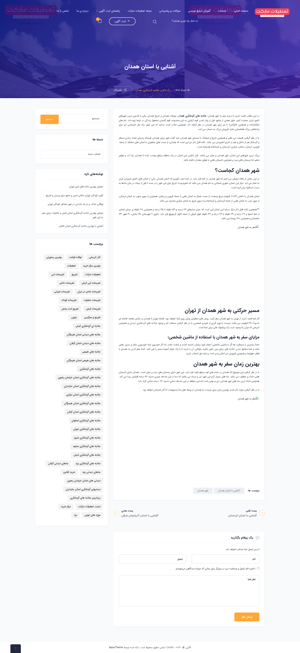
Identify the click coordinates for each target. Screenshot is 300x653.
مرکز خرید (66, 506)
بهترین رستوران (54, 257)
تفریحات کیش (93, 309)
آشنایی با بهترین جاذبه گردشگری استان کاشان (81, 226)
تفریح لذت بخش (70, 309)
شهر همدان (203, 490)
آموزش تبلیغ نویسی (199, 11)
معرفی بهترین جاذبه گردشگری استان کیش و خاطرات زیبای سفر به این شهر (72, 215)
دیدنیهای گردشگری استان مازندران (83, 489)
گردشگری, (164, 90)
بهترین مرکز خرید (92, 266)
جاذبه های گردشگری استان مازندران (82, 386)
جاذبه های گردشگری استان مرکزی (83, 395)
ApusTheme (116, 647)
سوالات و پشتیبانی (170, 11)
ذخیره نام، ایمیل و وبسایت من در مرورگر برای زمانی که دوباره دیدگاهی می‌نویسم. (215, 568)
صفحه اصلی (241, 11)
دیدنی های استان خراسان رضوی (84, 481)
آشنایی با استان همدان (229, 490)
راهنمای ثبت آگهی (109, 11)
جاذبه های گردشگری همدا (193, 116)
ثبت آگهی (120, 21)
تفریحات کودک (69, 300)
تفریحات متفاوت (92, 300)
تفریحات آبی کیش (91, 283)
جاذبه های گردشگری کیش (87, 455)
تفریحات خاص (66, 283)
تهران (74, 317)
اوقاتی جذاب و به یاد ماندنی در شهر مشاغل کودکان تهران (75, 204)
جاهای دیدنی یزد (91, 472)
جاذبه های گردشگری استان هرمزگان (82, 403)
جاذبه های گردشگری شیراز (87, 438)
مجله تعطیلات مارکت (140, 11)
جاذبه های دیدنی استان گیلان (85, 343)
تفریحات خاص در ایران (89, 292)
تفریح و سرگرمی (92, 317)
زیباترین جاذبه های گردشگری (85, 498)
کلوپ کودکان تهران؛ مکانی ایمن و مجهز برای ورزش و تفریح (74, 195)
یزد (75, 515)
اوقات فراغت (75, 257)
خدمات (222, 11)
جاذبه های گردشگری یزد (88, 463)
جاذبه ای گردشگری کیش (88, 326)
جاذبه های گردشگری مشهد (87, 446)
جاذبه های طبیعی (91, 352)
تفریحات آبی (57, 274)
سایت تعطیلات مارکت (89, 506)
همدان (138, 90)
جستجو (49, 119)
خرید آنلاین (69, 472)
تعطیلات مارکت (93, 274)
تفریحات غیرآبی (62, 292)
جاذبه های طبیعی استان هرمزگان (84, 360)
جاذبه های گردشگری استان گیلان (84, 412)
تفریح (75, 274)
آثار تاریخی (95, 257)
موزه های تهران (92, 515)
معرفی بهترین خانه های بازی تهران (86, 186)
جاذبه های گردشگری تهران (87, 429)
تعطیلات (71, 266)
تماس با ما (63, 11)
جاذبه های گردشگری (90, 369)
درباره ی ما (82, 11)
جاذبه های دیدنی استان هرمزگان (84, 334)
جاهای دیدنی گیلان (58, 463)
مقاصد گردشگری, (150, 90)
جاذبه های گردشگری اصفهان (86, 420)
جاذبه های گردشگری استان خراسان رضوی (79, 377)
